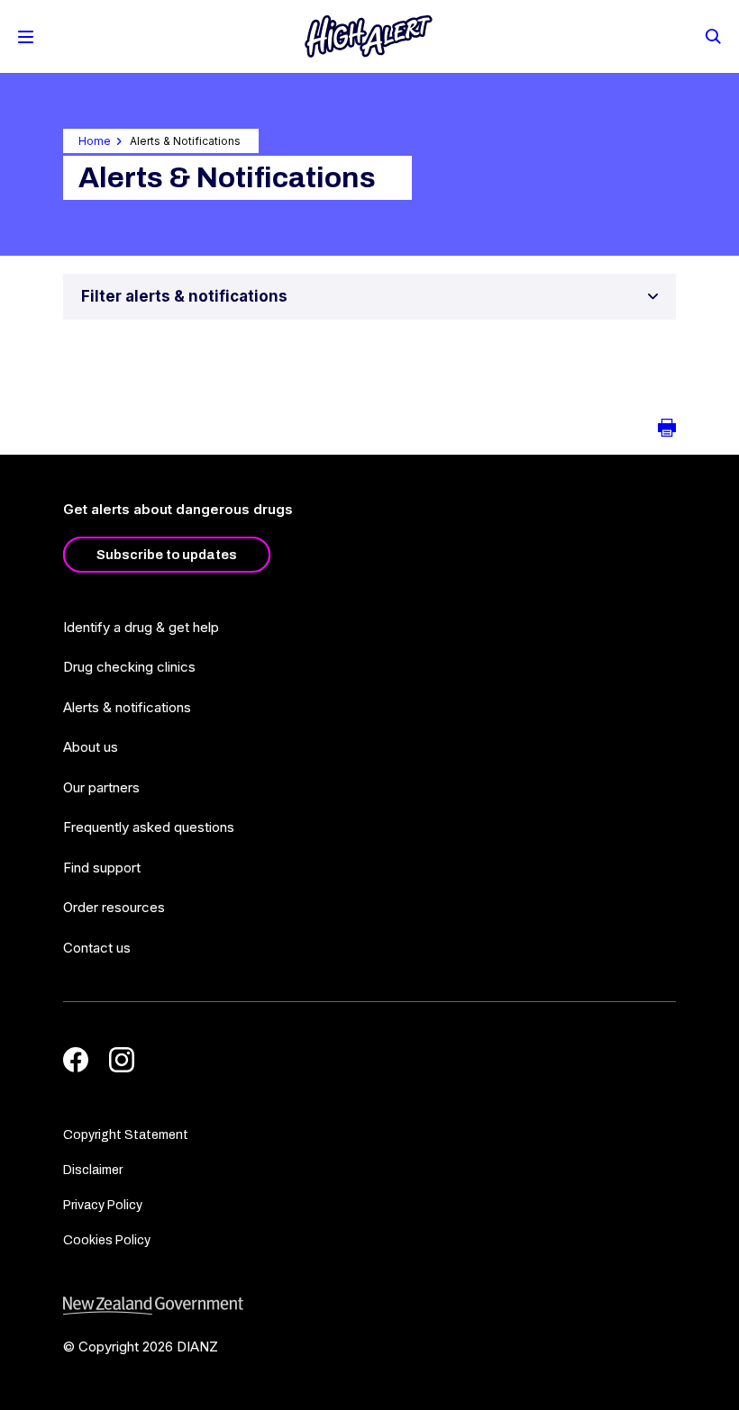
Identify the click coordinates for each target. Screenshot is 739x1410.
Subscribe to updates (166, 554)
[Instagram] (121, 1059)
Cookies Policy (107, 1240)
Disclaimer (93, 1170)
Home (94, 141)
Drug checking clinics (129, 666)
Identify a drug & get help (141, 627)
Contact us (97, 947)
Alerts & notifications (127, 707)
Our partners (101, 787)
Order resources (114, 907)
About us (90, 746)
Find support (102, 867)
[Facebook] (75, 1059)
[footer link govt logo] (369, 1306)
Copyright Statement (125, 1135)
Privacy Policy (102, 1205)
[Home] (368, 36)
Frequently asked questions (148, 827)
